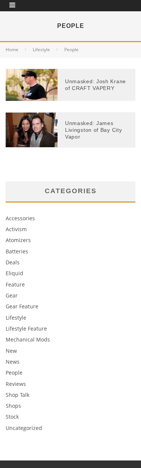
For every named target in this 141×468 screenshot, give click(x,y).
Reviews (16, 383)
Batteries (17, 251)
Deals (13, 262)
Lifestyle (16, 317)
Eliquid (14, 273)
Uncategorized (24, 427)
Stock (12, 416)
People (14, 372)
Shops (13, 405)
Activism (16, 229)
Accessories (20, 218)
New (11, 350)
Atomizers (18, 240)
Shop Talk (17, 394)
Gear (12, 295)
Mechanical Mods (28, 339)
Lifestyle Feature (26, 328)
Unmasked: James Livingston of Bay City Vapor (93, 130)
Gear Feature (22, 306)
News (13, 361)
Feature (15, 284)
